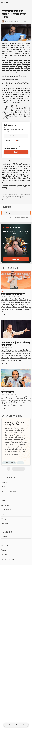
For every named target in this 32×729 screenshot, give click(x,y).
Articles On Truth (10, 267)
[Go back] (2, 2)
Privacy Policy (14, 148)
